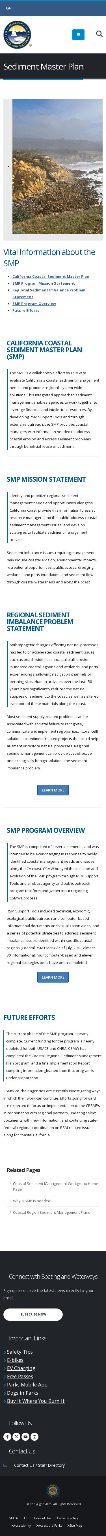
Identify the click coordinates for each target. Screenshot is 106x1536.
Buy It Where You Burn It (36, 1400)
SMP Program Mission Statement (43, 283)
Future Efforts (25, 310)
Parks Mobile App (27, 1384)
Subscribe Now (41, 1314)
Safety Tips (20, 1351)
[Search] (96, 34)
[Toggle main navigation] (78, 34)
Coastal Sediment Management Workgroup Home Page (55, 1186)
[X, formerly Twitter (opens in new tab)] (16, 1437)
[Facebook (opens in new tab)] (7, 1437)
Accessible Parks (50, 1526)
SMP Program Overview (34, 303)
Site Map (75, 1526)
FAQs (14, 1518)
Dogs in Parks (22, 1392)
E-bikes (15, 1360)
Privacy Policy (68, 1518)
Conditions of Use (38, 1518)
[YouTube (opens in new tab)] (25, 1437)
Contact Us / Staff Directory (39, 1465)
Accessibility (22, 1526)
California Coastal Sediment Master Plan (50, 276)
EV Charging (21, 1368)
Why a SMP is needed (31, 1200)
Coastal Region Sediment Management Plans (51, 1212)
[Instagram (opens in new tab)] (34, 1437)
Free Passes (20, 1376)
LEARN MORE (53, 790)
